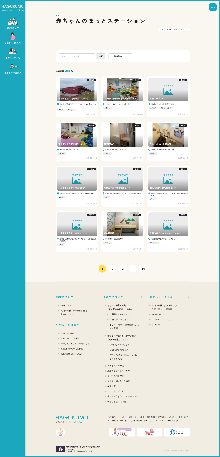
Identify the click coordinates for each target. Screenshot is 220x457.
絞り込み (118, 56)
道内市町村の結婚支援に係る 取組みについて (74, 312)
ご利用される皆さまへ (120, 314)
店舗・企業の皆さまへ (119, 319)
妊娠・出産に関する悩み (71, 354)
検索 (101, 56)
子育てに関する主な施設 (118, 381)
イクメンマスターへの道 (165, 421)
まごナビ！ (183, 417)
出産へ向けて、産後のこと (72, 338)
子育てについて (113, 297)
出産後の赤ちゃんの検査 (72, 349)
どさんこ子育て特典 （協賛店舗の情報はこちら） (119, 307)
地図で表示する (91, 114)
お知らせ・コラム (161, 297)
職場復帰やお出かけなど (118, 371)
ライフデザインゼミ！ (116, 421)
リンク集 (156, 325)
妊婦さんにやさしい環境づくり (75, 343)
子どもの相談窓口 (115, 376)
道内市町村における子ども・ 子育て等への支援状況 (164, 307)
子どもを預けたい (115, 401)
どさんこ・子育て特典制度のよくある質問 (124, 327)
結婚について (65, 297)
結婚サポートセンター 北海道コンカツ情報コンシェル (150, 417)
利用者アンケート (115, 417)
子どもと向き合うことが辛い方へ (122, 396)
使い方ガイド (158, 314)
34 (143, 268)
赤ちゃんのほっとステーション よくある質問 (124, 357)
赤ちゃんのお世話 (115, 366)
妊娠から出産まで (68, 325)
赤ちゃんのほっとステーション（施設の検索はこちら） (121, 338)
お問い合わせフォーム (140, 421)
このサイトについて (161, 319)
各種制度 (111, 386)
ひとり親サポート (115, 391)
